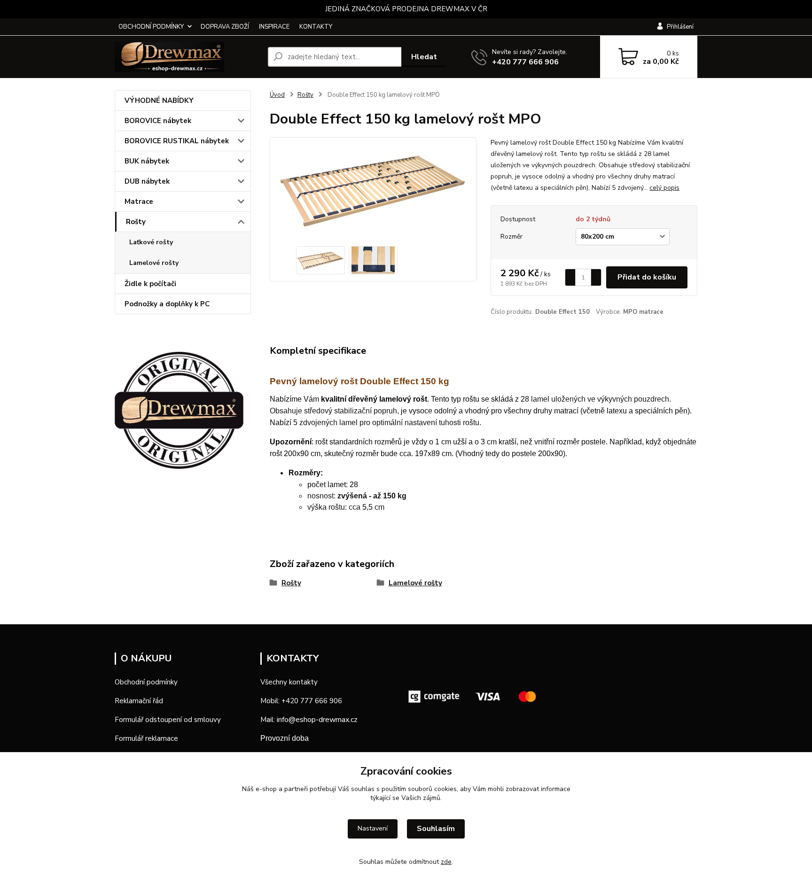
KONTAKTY (315, 27)
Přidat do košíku (646, 277)
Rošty (136, 221)
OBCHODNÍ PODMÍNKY (151, 27)
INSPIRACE (274, 27)
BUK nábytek (147, 161)
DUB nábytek (147, 181)
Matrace (139, 201)
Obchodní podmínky (146, 682)
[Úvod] (187, 57)
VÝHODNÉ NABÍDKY (159, 100)
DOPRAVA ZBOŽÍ (225, 27)
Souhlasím (436, 828)
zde (446, 861)
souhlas (363, 788)
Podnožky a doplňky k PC (167, 304)
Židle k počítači (150, 283)
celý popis (664, 187)
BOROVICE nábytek (158, 120)
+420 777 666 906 (525, 62)
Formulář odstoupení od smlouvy (168, 719)
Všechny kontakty (289, 682)
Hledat (424, 57)
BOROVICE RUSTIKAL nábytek (177, 141)
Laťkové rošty (151, 242)
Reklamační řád (139, 701)
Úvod (277, 95)
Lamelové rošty (154, 262)
